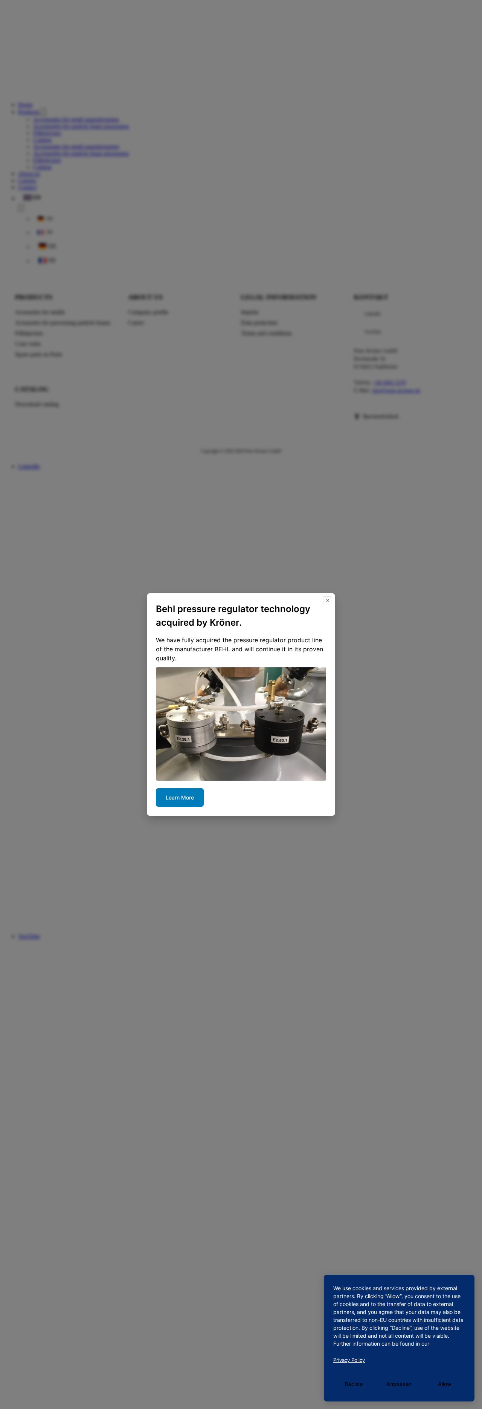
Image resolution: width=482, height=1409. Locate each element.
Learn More (180, 797)
